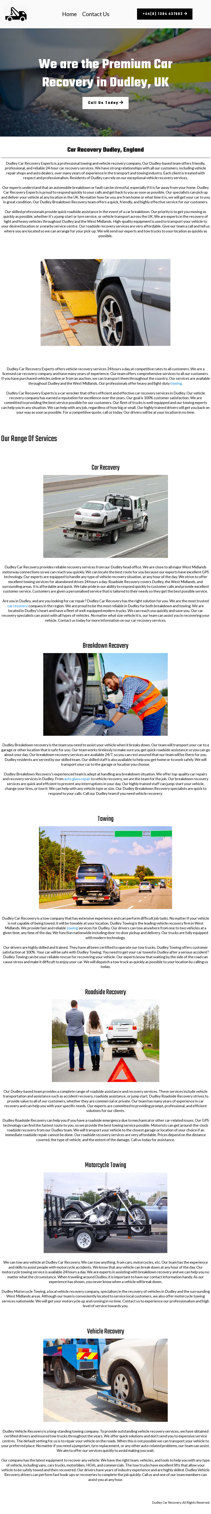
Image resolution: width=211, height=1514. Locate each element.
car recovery (17, 605)
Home (69, 14)
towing (176, 383)
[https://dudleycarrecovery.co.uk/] (16, 14)
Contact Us (95, 14)
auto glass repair (77, 778)
